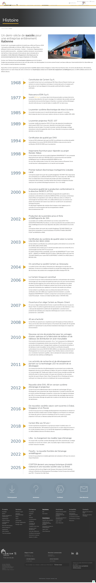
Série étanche (5, 536)
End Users (45, 514)
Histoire (31, 519)
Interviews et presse (34, 541)
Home (3, 28)
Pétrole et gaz (19, 512)
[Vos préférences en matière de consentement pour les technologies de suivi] (93, 581)
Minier (17, 518)
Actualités (54, 5)
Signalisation (5, 520)
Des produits (72, 512)
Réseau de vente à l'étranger (87, 516)
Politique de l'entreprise (32, 527)
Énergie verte (19, 528)
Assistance (46, 519)
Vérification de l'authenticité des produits (46, 525)
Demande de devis (83, 5)
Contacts (73, 5)
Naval (17, 520)
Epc (43, 512)
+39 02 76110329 (53, 565)
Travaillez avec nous (34, 530)
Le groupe (31, 512)
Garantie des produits (47, 521)
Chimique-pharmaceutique (19, 515)
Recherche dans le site (83, 1)
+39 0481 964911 (29, 565)
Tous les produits (6, 539)
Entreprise (45, 5)
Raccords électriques (7, 529)
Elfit (30, 517)
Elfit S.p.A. (37, 97)
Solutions (30, 5)
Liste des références (34, 536)
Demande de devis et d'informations (47, 529)
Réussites (71, 523)
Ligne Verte (45, 532)
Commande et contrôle (5, 526)
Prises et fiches (6, 523)
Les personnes (32, 521)
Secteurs (37, 5)
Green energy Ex (6, 531)
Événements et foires (74, 520)
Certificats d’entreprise (34, 539)
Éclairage (4, 512)
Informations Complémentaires (73, 515)
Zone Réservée (46, 535)
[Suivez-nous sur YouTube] (77, 560)
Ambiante (31, 524)
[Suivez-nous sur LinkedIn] (72, 560)
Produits (22, 5)
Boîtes (3, 514)
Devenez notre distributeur (32, 533)
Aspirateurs (5, 534)
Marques (31, 514)
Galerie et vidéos (33, 543)
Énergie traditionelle (21, 525)
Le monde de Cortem (74, 518)
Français (93, 1)
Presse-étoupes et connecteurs (7, 517)
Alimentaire (18, 523)
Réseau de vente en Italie (87, 512)
